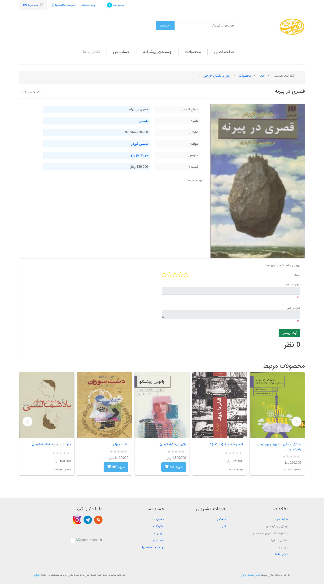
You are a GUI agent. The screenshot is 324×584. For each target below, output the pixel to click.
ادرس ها (158, 533)
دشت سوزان (120, 444)
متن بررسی (293, 307)
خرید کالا (118, 467)
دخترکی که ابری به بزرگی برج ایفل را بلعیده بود (278, 447)
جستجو (221, 519)
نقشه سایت (281, 519)
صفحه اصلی (224, 52)
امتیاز (297, 274)
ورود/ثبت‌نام (88, 5)
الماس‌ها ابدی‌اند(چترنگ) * (227, 444)
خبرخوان (98, 520)
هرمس (143, 121)
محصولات (193, 52)
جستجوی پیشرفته (157, 52)
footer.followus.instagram (77, 520)
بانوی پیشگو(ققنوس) (173, 444)
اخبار (223, 526)
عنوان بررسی (292, 284)
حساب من (121, 52)
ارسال (37, 575)
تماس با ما (91, 52)
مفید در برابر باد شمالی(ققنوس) (51, 444)
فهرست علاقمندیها (153, 547)
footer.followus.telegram (88, 520)
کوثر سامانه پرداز (251, 575)
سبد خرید (158, 540)
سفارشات (158, 526)
